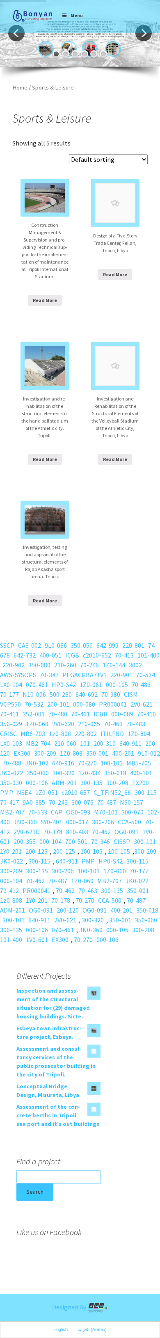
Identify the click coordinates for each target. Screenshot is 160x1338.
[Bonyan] (32, 15)
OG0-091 (126, 832)
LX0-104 (11, 684)
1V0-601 (37, 939)
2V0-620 (63, 724)
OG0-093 (78, 812)
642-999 (107, 645)
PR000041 (113, 704)
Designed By (69, 1307)
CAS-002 (29, 645)
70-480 (57, 714)
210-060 (65, 743)
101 (85, 743)
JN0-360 (25, 822)
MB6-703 (33, 733)
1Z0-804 (139, 733)
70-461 (80, 714)
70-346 (100, 841)
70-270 (87, 763)
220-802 (86, 733)
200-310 (105, 743)
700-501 (76, 841)
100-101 (112, 763)
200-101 (58, 704)
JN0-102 (36, 763)
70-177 (9, 694)
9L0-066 (56, 645)
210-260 (65, 665)
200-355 (25, 841)
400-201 (123, 753)
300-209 (45, 753)
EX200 (140, 783)
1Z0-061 (91, 684)
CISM (131, 694)
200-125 (36, 851)
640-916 (63, 763)
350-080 (39, 665)
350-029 (11, 724)
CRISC (8, 733)
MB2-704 (38, 743)
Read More (45, 300)
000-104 (50, 841)
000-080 (84, 704)
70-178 (52, 832)
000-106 (37, 783)
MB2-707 (12, 812)
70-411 (9, 714)
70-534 (145, 675)
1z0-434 (89, 773)
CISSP (122, 841)
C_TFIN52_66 (112, 792)
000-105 (117, 684)
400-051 (50, 655)
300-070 (132, 812)
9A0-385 (34, 802)
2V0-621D (27, 832)
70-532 (34, 704)
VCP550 (10, 704)
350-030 (11, 783)
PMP (6, 792)
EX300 (22, 753)
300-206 (103, 822)
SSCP (7, 645)
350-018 (115, 773)
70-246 (89, 665)
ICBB (100, 714)
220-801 (133, 645)
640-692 (86, 694)
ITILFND (112, 733)
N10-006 (34, 694)
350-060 (38, 773)
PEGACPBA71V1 (84, 675)
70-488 (11, 763)
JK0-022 (11, 773)
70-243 (58, 802)
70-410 (146, 714)
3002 (135, 665)
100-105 (91, 851)
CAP (56, 812)
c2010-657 (76, 792)
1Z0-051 (46, 792)
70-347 (49, 675)
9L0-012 (149, 753)
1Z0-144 (114, 665)
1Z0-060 (37, 724)
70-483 (135, 724)
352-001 (34, 714)
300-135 (91, 783)
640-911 (130, 743)
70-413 (124, 655)
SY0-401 (51, 822)
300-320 (64, 773)
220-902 (13, 665)
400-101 (141, 773)
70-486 (141, 684)
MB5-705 (138, 763)
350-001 (97, 753)
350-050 (82, 645)
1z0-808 (60, 733)
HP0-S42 (64, 684)
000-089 (122, 714)
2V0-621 (141, 704)
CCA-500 (129, 822)
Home (19, 87)
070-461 (37, 684)
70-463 (113, 724)
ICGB (72, 655)
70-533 (37, 812)
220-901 (121, 675)
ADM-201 (64, 783)
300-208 (117, 783)
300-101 (145, 841)
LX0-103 (11, 743)
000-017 (77, 822)
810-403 (77, 832)
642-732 (25, 655)
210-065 (89, 724)
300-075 (82, 802)
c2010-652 (97, 655)
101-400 (148, 655)
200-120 (68, 910)
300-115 (146, 792)
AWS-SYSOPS (18, 675)
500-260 (61, 694)
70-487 (106, 802)
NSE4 (24, 792)
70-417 (9, 802)
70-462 (101, 832)
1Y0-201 (11, 851)
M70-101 (106, 812)
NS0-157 (131, 802)
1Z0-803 (71, 753)
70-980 (110, 694)
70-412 (9, 890)
